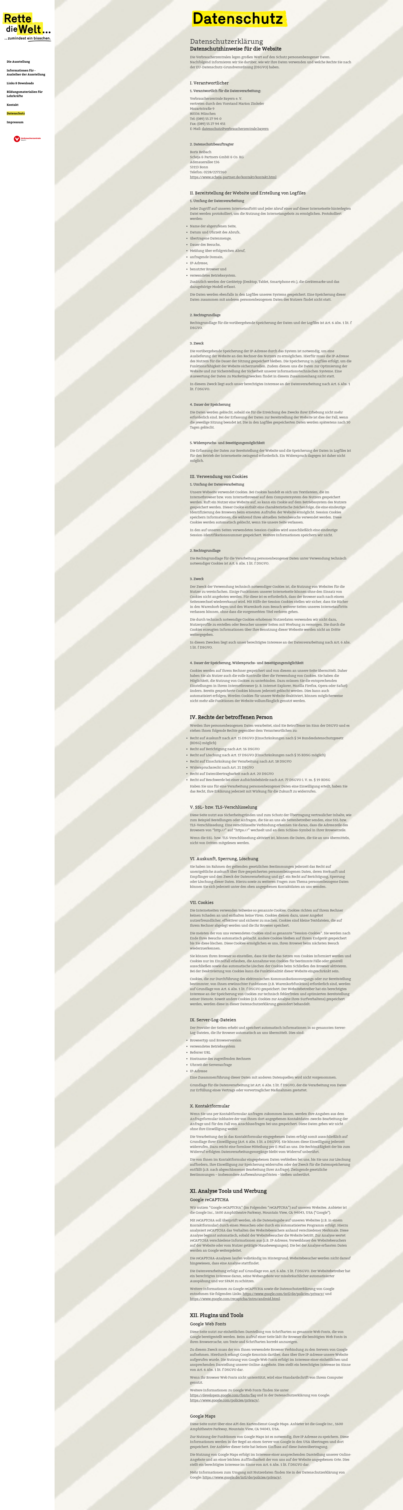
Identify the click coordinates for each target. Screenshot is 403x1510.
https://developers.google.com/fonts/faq (223, 1395)
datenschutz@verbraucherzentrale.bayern (235, 129)
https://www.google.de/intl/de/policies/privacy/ (242, 1477)
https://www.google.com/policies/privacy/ (224, 1400)
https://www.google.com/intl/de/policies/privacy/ (283, 1294)
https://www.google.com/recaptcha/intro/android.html (235, 1299)
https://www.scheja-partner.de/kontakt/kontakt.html (233, 177)
